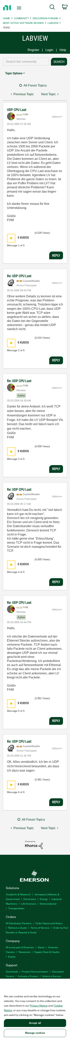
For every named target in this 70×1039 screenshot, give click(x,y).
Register (33, 50)
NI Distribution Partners (19, 923)
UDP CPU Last (16, 110)
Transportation (16, 908)
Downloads (12, 971)
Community (21, 18)
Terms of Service (40, 927)
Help (63, 50)
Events (11, 956)
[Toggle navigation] (19, 8)
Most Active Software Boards (23, 23)
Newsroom (25, 952)
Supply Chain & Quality (47, 952)
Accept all (35, 1023)
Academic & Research (18, 894)
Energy (44, 899)
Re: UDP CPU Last (19, 276)
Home (6, 18)
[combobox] (26, 62)
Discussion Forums (45, 18)
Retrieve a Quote (17, 927)
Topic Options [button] (13, 73)
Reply (56, 255)
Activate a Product (28, 976)
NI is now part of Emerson (20, 947)
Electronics (30, 899)
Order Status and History (49, 923)
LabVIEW (53, 23)
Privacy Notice (39, 1005)
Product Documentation (35, 971)
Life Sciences (28, 903)
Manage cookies (35, 1032)
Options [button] (56, 116)
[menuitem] (52, 8)
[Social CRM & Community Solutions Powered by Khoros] (34, 844)
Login (49, 50)
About (41, 947)
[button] (11, 238)
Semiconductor (48, 903)
